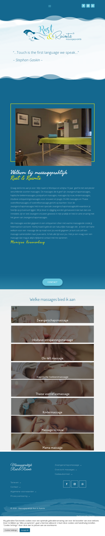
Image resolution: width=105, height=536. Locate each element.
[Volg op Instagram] (88, 6)
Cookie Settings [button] (11, 530)
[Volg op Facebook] (83, 6)
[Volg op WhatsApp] (92, 6)
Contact (52, 282)
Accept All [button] (24, 530)
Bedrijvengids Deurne (85, 516)
